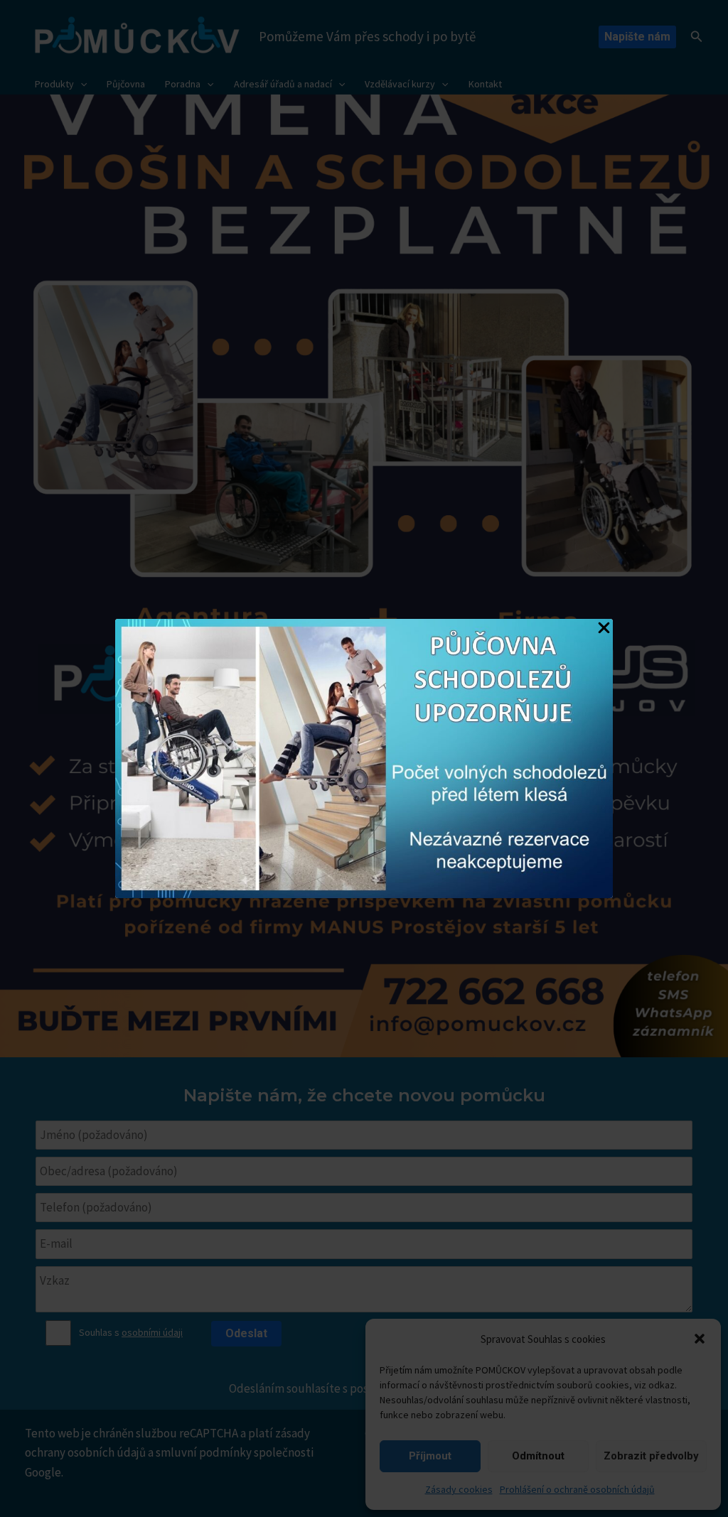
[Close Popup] (604, 629)
